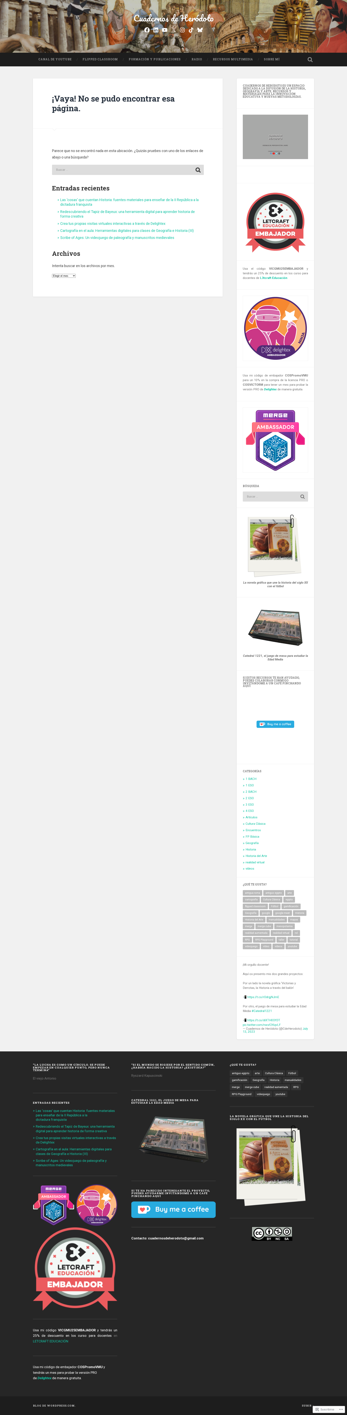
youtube (292, 946)
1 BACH (251, 779)
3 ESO (250, 804)
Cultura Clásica (255, 824)
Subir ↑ (308, 1405)
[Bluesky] (200, 29)
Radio (197, 59)
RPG (247, 939)
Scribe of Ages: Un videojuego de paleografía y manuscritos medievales (117, 237)
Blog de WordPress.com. (54, 1405)
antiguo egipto (273, 893)
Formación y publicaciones (155, 59)
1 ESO (250, 785)
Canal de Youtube (55, 59)
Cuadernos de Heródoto (173, 18)
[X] (173, 29)
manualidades (277, 919)
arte (289, 893)
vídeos (250, 868)
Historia (251, 849)
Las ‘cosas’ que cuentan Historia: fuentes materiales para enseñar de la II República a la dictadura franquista (75, 1115)
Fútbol (274, 906)
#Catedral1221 (262, 1011)
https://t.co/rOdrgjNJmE (263, 997)
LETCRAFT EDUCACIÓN (50, 1341)
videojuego (251, 946)
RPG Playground (264, 939)
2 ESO (250, 798)
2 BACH (251, 792)
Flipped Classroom (100, 59)
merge (248, 926)
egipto (289, 899)
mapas (294, 919)
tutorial (294, 939)
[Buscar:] (128, 170)
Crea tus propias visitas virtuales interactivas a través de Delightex (112, 223)
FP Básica (252, 836)
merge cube (264, 926)
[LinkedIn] (156, 29)
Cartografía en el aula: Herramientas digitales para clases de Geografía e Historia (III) (127, 230)
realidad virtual (255, 862)
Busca (310, 59)
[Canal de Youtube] (164, 29)
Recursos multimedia (233, 59)
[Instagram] (182, 29)
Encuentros (253, 830)
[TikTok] (191, 29)
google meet (282, 913)
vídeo (266, 946)
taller (281, 939)
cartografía (251, 899)
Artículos (251, 817)
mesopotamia (285, 926)
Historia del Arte (256, 856)
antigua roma (252, 893)
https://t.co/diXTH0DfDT (263, 1020)
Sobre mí (272, 59)
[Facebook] (147, 29)
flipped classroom (255, 906)
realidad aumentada (256, 933)
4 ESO (250, 811)
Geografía (252, 843)
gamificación (291, 906)
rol (296, 933)
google (266, 913)
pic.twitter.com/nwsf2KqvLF (262, 1025)
